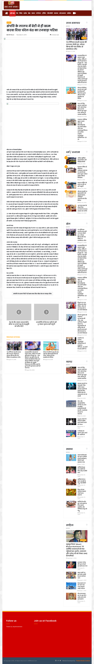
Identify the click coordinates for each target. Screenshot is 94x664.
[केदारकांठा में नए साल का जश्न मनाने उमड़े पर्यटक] (71, 585)
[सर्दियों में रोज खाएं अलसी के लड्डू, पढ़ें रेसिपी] (71, 481)
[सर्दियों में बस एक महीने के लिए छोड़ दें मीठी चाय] (71, 469)
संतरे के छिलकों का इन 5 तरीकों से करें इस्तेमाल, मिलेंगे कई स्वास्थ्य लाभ (82, 458)
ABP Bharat (11, 34)
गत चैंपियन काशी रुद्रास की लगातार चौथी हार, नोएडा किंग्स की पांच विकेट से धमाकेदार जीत (14, 354)
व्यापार (33, 13)
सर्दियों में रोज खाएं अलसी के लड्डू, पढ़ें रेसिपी (82, 481)
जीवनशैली (50, 13)
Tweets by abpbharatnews (14, 626)
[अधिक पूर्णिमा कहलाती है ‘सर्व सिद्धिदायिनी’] (71, 160)
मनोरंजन (38, 13)
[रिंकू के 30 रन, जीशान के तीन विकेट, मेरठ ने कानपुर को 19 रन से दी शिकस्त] (71, 305)
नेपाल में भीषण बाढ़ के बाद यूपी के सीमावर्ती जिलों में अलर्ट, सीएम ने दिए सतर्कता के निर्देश (51, 354)
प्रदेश (25, 13)
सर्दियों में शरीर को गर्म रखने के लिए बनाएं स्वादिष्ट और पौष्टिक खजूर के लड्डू (82, 506)
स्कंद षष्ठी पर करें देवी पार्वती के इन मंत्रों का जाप (82, 575)
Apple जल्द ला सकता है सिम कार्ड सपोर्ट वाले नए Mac (82, 421)
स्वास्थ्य (56, 13)
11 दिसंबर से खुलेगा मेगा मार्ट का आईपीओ (82, 432)
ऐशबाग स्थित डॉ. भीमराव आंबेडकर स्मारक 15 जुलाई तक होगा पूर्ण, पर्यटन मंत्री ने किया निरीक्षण (82, 172)
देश (17, 13)
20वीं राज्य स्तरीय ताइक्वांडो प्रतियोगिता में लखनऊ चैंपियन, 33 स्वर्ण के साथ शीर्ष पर (82, 343)
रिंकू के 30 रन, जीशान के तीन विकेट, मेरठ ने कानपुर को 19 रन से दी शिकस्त (82, 306)
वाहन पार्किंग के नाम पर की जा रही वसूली (82, 184)
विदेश (20, 13)
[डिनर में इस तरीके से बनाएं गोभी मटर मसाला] (71, 492)
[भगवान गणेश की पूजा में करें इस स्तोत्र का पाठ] (71, 564)
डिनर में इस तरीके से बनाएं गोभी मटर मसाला (82, 492)
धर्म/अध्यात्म (62, 13)
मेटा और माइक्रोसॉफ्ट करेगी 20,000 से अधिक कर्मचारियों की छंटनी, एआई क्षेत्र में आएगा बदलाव (82, 407)
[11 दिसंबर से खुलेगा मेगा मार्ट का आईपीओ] (71, 433)
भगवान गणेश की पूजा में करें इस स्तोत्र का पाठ (82, 564)
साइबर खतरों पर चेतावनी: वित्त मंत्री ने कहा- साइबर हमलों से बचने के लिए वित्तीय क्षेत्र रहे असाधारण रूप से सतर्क (82, 390)
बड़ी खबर (12, 13)
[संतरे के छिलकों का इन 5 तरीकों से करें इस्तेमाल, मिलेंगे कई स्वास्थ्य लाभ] (71, 457)
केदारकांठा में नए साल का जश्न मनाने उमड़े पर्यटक (81, 585)
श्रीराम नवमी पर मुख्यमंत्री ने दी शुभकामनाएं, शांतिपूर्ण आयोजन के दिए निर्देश (82, 195)
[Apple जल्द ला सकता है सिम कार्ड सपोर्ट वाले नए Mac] (71, 421)
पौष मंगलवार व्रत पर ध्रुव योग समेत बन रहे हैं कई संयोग (82, 596)
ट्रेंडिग (44, 13)
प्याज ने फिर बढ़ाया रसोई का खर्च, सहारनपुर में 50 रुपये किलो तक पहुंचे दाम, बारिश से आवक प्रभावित (82, 109)
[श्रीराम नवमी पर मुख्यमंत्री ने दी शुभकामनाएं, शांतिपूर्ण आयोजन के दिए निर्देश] (71, 194)
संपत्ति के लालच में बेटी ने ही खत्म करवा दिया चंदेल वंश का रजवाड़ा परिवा (33, 294)
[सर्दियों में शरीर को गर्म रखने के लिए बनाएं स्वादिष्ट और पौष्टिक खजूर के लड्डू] (71, 504)
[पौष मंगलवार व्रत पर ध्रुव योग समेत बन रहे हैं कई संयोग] (71, 596)
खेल (29, 13)
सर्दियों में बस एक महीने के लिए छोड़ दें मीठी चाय (82, 470)
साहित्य (69, 13)
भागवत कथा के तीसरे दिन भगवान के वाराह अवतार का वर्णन (82, 208)
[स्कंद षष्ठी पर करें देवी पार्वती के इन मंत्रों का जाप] (71, 575)
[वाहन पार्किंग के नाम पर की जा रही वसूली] (71, 185)
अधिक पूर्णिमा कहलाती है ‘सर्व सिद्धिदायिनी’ (82, 160)
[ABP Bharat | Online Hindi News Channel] (12, 5)
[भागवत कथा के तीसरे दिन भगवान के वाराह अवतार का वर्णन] (71, 208)
